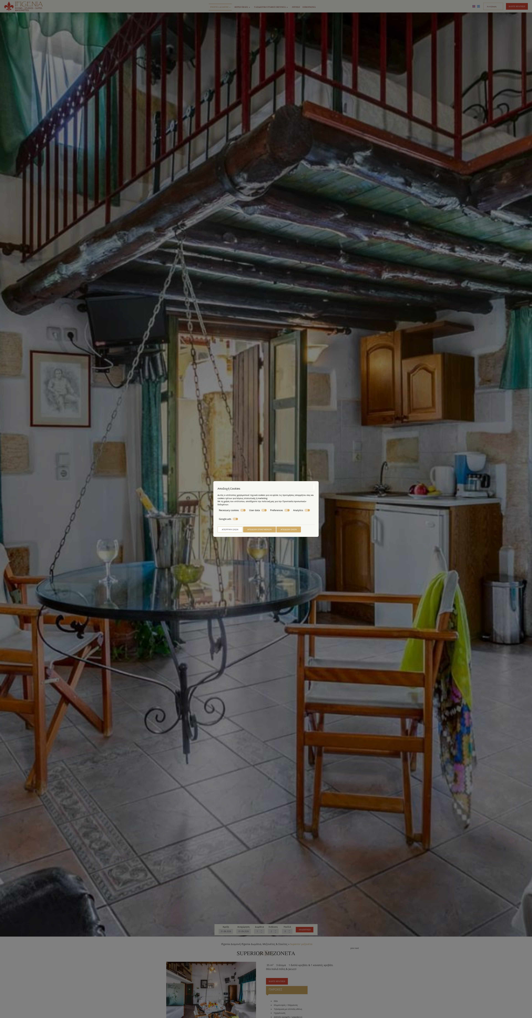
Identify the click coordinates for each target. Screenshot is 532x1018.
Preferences (276, 510)
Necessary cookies (229, 510)
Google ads (225, 518)
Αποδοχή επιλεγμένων (259, 529)
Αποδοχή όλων (289, 529)
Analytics (298, 510)
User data (254, 510)
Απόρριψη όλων (230, 529)
